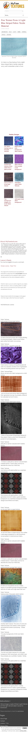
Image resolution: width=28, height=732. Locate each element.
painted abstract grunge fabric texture (11, 567)
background (4, 31)
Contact (2, 721)
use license (21, 711)
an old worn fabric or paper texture (10, 509)
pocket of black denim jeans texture (10, 401)
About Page (3, 718)
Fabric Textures (5, 28)
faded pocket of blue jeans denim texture (12, 594)
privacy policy (23, 730)
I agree (24, 728)
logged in (10, 262)
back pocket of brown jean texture (10, 321)
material (24, 31)
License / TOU (4, 723)
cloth (14, 31)
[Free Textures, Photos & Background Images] (14, 8)
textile (3, 34)
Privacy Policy (4, 725)
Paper (10, 371)
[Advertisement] (14, 84)
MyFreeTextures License (7, 304)
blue (10, 31)
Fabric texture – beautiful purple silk (10, 346)
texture (9, 34)
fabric (19, 31)
